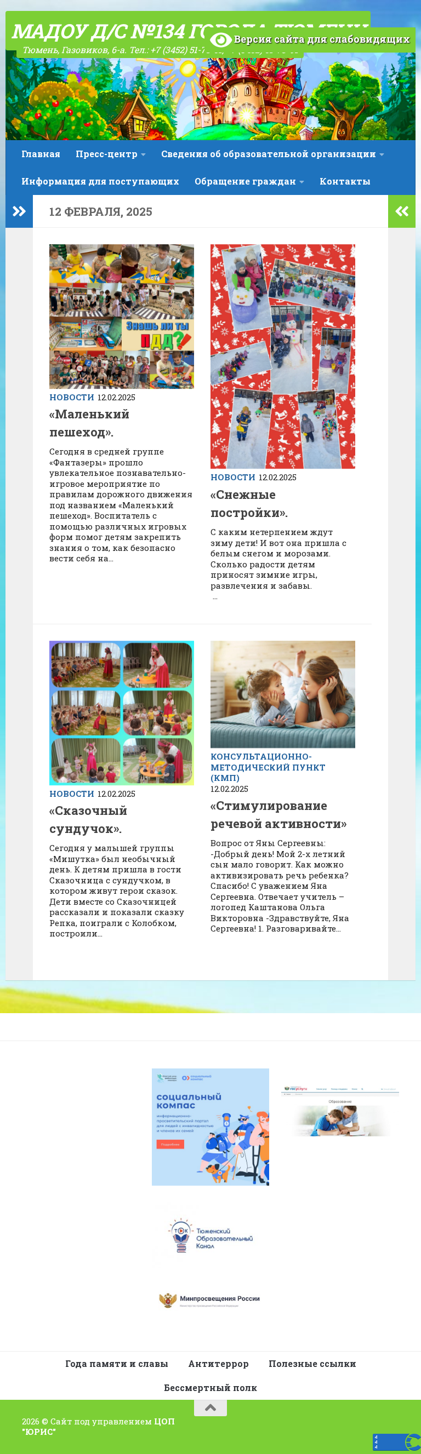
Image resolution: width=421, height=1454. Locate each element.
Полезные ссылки (312, 1363)
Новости (71, 397)
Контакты (345, 181)
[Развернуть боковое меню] (19, 211)
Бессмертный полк (210, 1387)
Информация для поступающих (100, 181)
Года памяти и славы (116, 1363)
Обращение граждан (245, 181)
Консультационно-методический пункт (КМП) (268, 767)
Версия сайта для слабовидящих (321, 38)
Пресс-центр (107, 153)
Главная (40, 153)
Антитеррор (218, 1363)
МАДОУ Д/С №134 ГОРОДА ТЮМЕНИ (188, 31)
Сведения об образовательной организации (268, 153)
